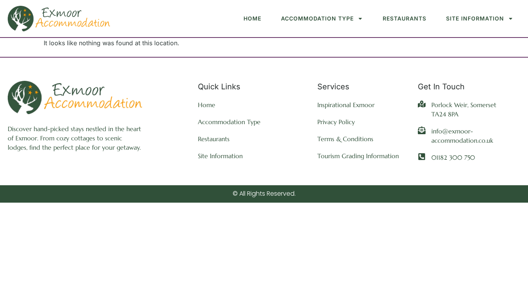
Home (252, 18)
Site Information (475, 18)
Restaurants (404, 18)
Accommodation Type (317, 18)
